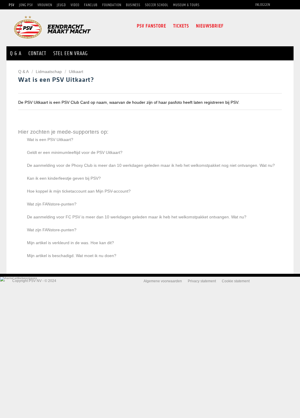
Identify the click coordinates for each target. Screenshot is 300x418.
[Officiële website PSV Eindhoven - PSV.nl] (52, 41)
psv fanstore (151, 26)
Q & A (24, 71)
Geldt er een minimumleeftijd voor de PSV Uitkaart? (74, 152)
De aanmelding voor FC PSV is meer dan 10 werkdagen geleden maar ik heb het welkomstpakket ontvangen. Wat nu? (136, 217)
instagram (254, 26)
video (280, 26)
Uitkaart (76, 71)
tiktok (267, 26)
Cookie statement (236, 281)
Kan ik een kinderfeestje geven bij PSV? (64, 178)
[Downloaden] (139, 134)
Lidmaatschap (49, 71)
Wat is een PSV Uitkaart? (50, 139)
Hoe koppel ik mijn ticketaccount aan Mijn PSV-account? (79, 191)
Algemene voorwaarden (163, 281)
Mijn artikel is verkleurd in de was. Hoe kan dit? (70, 242)
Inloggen (262, 4)
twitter (242, 26)
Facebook (232, 26)
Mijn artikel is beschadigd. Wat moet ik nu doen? (71, 255)
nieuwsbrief (210, 26)
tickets (181, 26)
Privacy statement (202, 281)
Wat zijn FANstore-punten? (51, 204)
